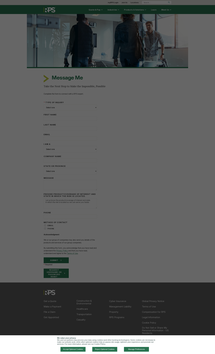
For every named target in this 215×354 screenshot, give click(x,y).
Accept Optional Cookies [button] (73, 349)
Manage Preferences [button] (136, 349)
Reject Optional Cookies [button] (104, 349)
